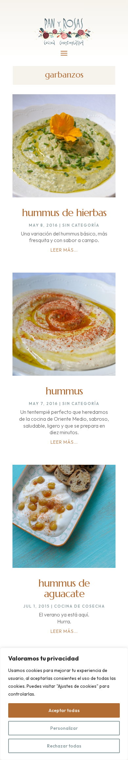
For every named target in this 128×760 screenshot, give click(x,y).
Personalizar (64, 728)
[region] (64, 704)
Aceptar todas (64, 710)
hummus (64, 390)
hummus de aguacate (64, 588)
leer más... (64, 250)
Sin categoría (80, 225)
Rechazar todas (64, 746)
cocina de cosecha (79, 606)
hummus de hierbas (64, 212)
